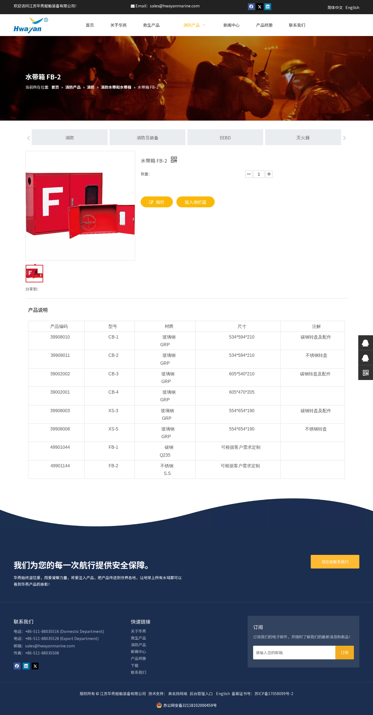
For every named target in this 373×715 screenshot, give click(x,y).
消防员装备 (147, 137)
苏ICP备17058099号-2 (273, 693)
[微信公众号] (365, 372)
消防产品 (138, 644)
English (223, 693)
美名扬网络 (177, 693)
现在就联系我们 (335, 561)
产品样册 (138, 658)
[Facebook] (251, 6)
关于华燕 (138, 631)
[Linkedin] (267, 6)
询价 (160, 202)
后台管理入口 (201, 693)
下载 (134, 665)
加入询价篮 (195, 202)
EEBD (225, 137)
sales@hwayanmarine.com (175, 5)
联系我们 (138, 672)
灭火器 (303, 137)
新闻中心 (138, 651)
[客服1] (365, 342)
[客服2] (365, 357)
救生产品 (138, 638)
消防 (69, 137)
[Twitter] (259, 6)
